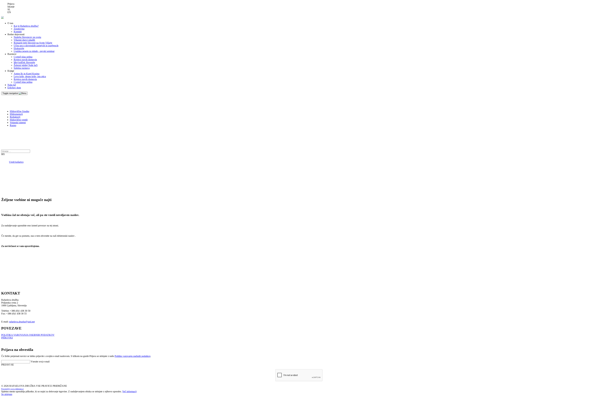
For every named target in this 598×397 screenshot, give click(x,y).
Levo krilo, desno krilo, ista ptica (30, 76)
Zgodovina (19, 28)
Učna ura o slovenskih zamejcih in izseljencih (36, 45)
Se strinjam (6, 394)
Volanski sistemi (18, 122)
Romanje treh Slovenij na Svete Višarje (33, 42)
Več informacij (129, 391)
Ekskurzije (19, 48)
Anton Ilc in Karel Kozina (26, 73)
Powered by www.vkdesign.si (12, 389)
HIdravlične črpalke (19, 111)
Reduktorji (15, 117)
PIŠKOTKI (7, 337)
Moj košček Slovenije (24, 62)
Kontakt (18, 31)
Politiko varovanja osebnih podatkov (132, 356)
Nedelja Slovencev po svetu (27, 37)
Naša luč (11, 85)
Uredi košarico (16, 162)
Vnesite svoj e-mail (40, 361)
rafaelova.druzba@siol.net (22, 321)
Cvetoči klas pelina (23, 56)
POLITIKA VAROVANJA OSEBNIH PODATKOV (28, 335)
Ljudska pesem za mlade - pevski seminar (34, 51)
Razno (13, 125)
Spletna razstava (22, 68)
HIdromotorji (16, 114)
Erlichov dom (14, 87)
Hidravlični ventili (19, 119)
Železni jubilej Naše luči (26, 65)
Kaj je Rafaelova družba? (26, 26)
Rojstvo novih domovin (25, 59)
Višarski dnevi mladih (24, 40)
